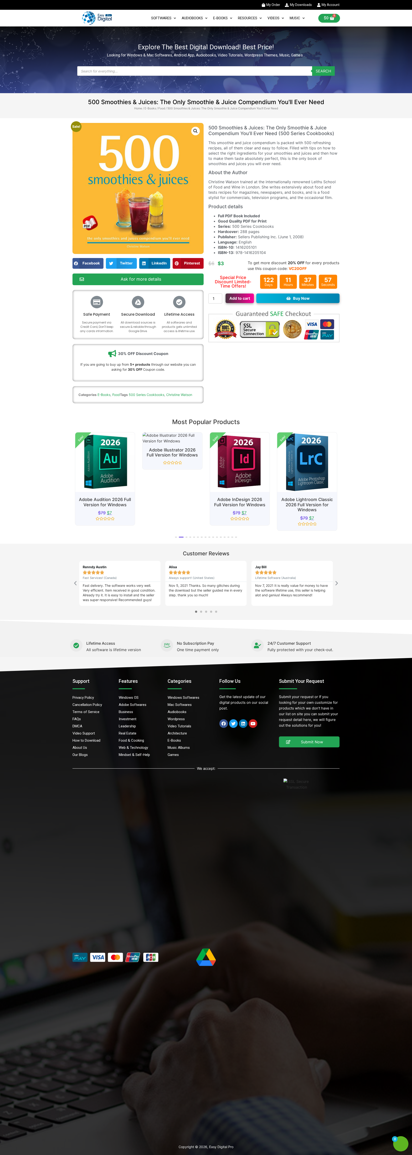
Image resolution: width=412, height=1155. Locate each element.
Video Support (83, 733)
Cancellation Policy (87, 705)
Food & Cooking (131, 740)
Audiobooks (192, 18)
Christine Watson (179, 395)
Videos (273, 18)
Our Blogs (80, 755)
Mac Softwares (180, 705)
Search (323, 71)
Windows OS (129, 697)
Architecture (177, 733)
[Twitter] (233, 723)
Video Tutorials (179, 726)
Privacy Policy (83, 697)
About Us (79, 747)
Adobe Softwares (132, 705)
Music (295, 18)
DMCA (77, 726)
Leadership (127, 726)
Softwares (161, 18)
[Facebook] (223, 723)
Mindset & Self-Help (134, 755)
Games (173, 755)
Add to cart (239, 298)
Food (161, 108)
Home (138, 108)
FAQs (76, 719)
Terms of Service (85, 712)
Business (126, 712)
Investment (127, 719)
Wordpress (176, 719)
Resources (247, 18)
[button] (195, 131)
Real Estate (127, 733)
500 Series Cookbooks (146, 395)
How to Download (86, 740)
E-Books (220, 18)
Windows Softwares (183, 697)
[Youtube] (253, 723)
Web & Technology (133, 747)
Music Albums (179, 747)
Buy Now (301, 298)
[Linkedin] (243, 723)
